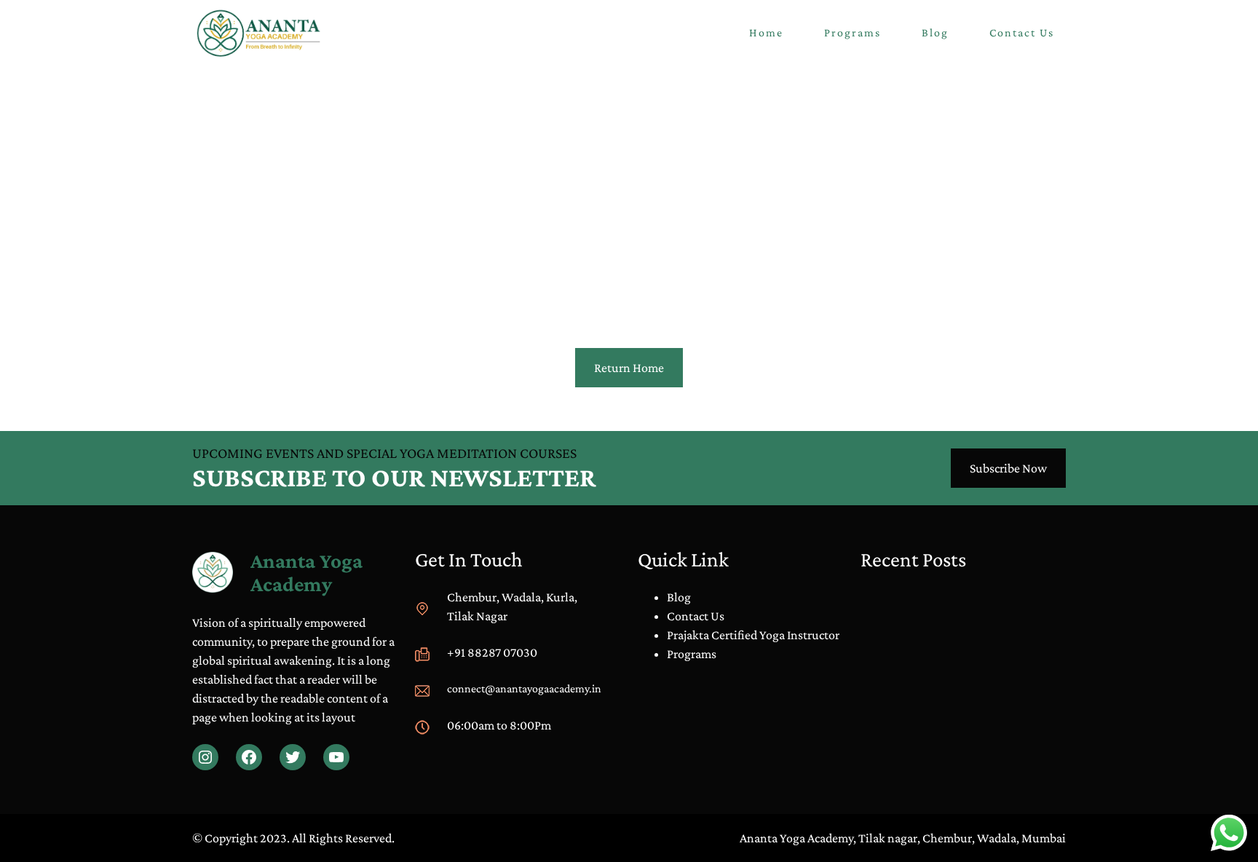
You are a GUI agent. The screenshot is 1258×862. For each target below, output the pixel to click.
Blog (679, 597)
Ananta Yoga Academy (306, 572)
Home (766, 32)
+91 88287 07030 (492, 652)
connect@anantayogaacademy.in (524, 688)
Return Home (629, 367)
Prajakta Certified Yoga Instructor (753, 635)
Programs (691, 653)
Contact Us (695, 616)
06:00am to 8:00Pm (499, 725)
